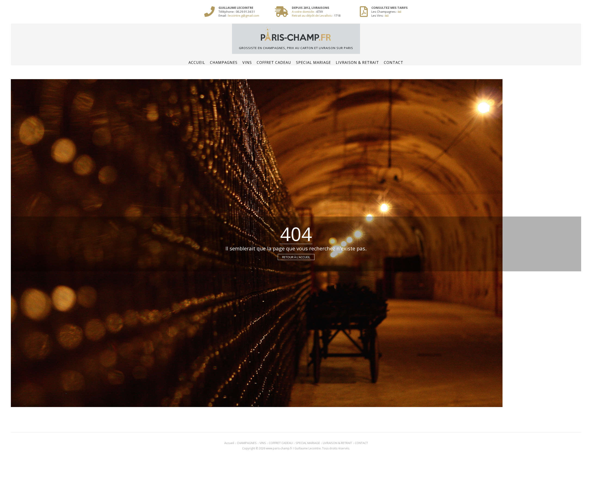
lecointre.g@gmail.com (243, 15)
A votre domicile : (304, 11)
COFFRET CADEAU (274, 62)
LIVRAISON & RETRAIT (357, 62)
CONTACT (393, 62)
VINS (247, 62)
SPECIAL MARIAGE (313, 62)
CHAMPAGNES (223, 62)
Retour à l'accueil (296, 257)
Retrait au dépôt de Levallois (312, 15)
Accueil (196, 62)
